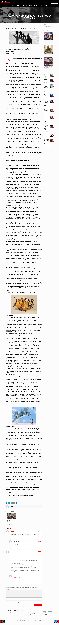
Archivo (31, 617)
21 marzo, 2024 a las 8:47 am (14, 553)
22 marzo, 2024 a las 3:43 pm (17, 577)
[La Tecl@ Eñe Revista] (5, 2)
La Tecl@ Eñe (13, 506)
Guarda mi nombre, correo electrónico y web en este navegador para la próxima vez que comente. (23, 602)
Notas (31, 612)
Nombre (7, 598)
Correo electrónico (21, 598)
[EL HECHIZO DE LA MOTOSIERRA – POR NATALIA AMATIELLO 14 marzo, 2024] (2, 621)
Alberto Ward (13, 551)
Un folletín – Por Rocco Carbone (10, 521)
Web (30, 598)
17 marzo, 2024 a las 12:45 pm (14, 532)
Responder (39, 531)
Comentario (8, 589)
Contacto (31, 615)
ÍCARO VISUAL (41, 620)
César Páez (13, 531)
